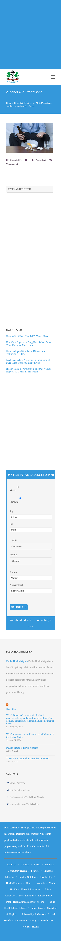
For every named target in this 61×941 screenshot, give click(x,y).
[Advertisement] (30, 32)
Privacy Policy (45, 895)
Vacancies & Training (25, 920)
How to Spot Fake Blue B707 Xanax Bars (27, 336)
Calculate (18, 607)
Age (12, 511)
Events (37, 864)
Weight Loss (47, 920)
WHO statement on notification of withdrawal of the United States (30, 735)
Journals (40, 883)
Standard (14, 501)
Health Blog (46, 876)
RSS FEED (11, 708)
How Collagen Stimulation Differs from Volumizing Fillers (25, 352)
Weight (13, 554)
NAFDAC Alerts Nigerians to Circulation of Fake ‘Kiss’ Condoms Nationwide (28, 361)
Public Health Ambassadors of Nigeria (25, 901)
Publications (37, 907)
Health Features (14, 883)
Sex (11, 523)
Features (35, 870)
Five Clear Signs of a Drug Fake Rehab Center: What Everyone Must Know (29, 343)
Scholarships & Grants (33, 914)
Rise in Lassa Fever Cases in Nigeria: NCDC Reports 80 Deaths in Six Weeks (28, 370)
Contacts (25, 864)
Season (13, 572)
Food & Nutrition (27, 876)
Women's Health (30, 926)
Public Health (41, 160)
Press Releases (26, 895)
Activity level (16, 584)
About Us (12, 864)
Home (8, 103)
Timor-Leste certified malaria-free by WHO (27, 758)
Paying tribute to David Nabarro (22, 747)
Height (13, 539)
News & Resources (30, 889)
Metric (13, 490)
